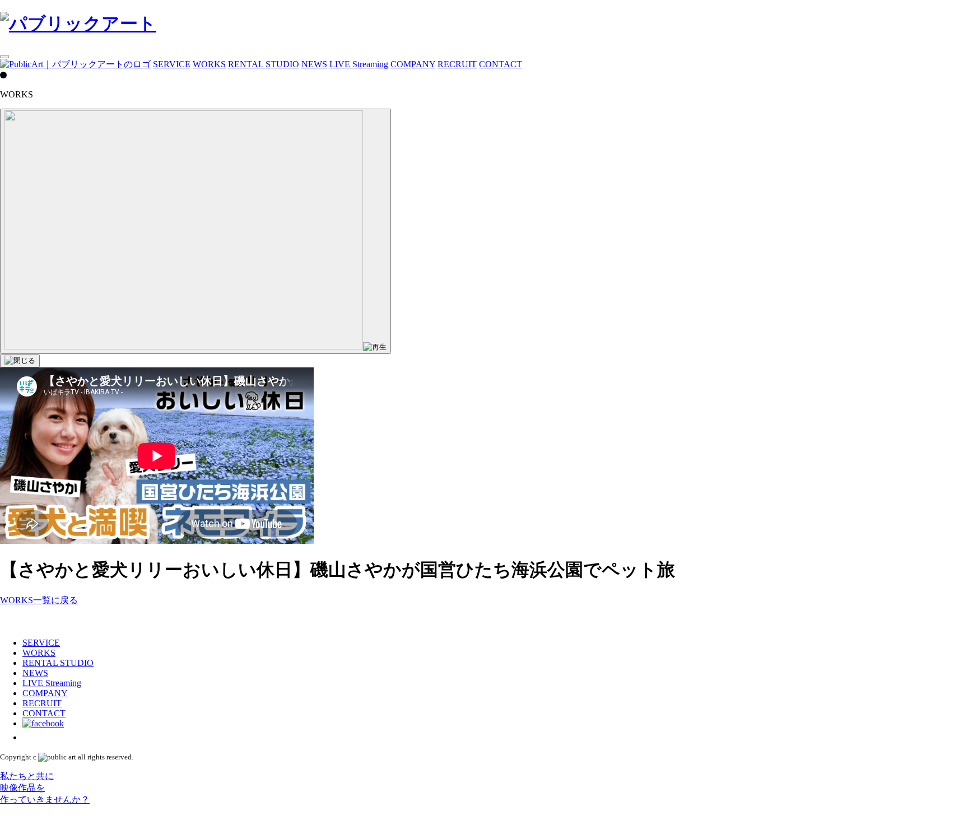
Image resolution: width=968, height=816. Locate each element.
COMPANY (412, 64)
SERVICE (171, 64)
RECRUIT (457, 64)
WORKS (209, 64)
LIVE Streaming (358, 64)
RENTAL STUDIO (263, 64)
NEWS (314, 64)
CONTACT (500, 64)
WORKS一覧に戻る (39, 600)
